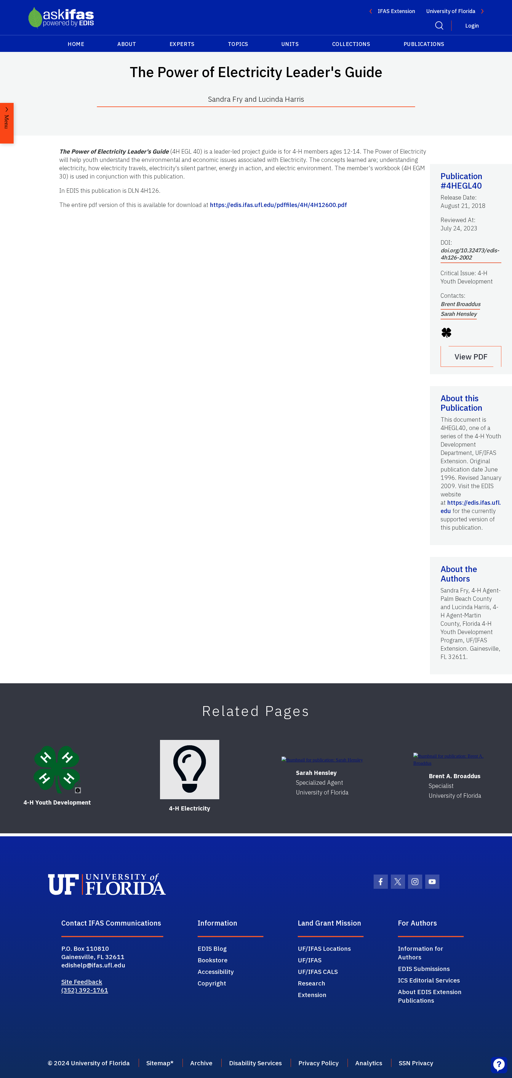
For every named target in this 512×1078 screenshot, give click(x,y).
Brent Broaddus (460, 304)
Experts (182, 44)
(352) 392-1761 (84, 990)
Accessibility (216, 971)
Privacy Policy (318, 1063)
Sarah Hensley (459, 313)
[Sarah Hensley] (322, 759)
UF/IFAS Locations (324, 948)
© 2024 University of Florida (89, 1063)
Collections (351, 44)
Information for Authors (420, 952)
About (126, 44)
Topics (238, 44)
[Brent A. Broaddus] (455, 760)
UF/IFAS (309, 960)
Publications (424, 44)
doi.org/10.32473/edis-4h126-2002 (470, 254)
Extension (312, 995)
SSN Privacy (416, 1063)
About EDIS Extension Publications (430, 996)
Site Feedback (81, 981)
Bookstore (213, 960)
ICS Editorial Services (429, 980)
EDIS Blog (212, 948)
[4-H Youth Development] (57, 769)
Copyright (212, 983)
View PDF (471, 356)
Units (290, 44)
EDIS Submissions (424, 968)
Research (311, 983)
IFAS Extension (396, 11)
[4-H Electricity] (189, 769)
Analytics (368, 1063)
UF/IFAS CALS (318, 971)
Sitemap (158, 1063)
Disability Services (255, 1063)
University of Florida (450, 11)
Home (76, 44)
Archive (201, 1063)
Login (472, 25)
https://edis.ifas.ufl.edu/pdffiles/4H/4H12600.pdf (278, 205)
